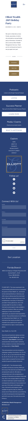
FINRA (3, 339)
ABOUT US (14, 144)
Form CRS (13, 331)
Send (14, 247)
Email (4, 211)
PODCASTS (14, 146)
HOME (14, 142)
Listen (14, 98)
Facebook (14, 62)
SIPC (7, 339)
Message (5, 227)
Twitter (14, 68)
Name (3, 204)
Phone (4, 219)
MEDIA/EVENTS (14, 148)
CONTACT (14, 153)
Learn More (14, 114)
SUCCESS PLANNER (14, 150)
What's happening (14, 130)
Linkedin (14, 73)
